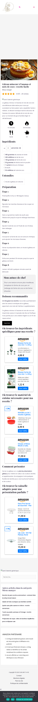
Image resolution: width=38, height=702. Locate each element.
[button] (20, 7)
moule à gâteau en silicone (14, 182)
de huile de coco (14, 170)
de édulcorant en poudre (17, 162)
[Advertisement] (19, 34)
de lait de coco (14, 157)
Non (13, 699)
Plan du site (19, 681)
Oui (8, 699)
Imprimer (7, 323)
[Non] (36, 696)
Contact (19, 676)
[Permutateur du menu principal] (34, 7)
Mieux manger (7, 90)
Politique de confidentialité (19, 683)
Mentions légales (19, 678)
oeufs (7, 168)
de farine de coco (15, 160)
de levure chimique (14, 165)
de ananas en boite (16, 155)
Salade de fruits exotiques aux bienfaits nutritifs (16, 602)
